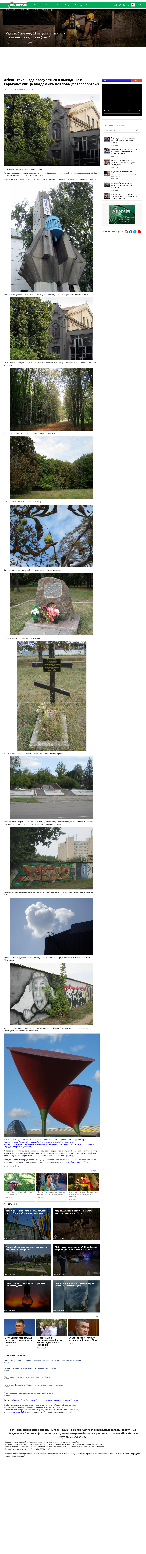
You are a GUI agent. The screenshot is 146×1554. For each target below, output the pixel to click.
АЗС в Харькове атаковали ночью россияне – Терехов (28, 1377)
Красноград (75, 1162)
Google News (68, 1409)
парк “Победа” (11, 1153)
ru (124, 5)
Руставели (26, 1147)
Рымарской (23, 1142)
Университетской (53, 1142)
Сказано (89, 5)
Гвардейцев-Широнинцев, (59, 1144)
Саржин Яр (68, 1155)
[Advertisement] (73, 62)
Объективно (38, 5)
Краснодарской (20, 1144)
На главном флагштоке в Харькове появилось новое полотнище (33, 1385)
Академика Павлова (34, 1400)
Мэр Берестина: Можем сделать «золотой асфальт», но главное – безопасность (123, 140)
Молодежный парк (89, 1153)
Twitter (134, 231)
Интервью (68, 5)
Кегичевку (65, 1162)
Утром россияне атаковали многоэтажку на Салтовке (28, 1393)
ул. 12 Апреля (14, 1147)
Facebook (31, 1409)
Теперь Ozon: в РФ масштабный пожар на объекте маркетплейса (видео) (37, 35)
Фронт (59, 5)
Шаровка (50, 1160)
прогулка (66, 1400)
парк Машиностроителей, (69, 1153)
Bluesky (76, 1409)
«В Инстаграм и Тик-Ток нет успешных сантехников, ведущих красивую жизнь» (123, 163)
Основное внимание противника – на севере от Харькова (30, 1368)
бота (73, 1412)
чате (61, 1407)
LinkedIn (59, 1409)
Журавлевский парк (26, 1153)
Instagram (40, 1409)
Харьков (8, 90)
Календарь (79, 5)
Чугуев (87, 1162)
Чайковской (42, 1144)
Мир (8, 43)
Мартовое (72, 1160)
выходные (48, 1400)
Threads (52, 1409)
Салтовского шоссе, (79, 1144)
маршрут (57, 1400)
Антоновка (59, 1160)
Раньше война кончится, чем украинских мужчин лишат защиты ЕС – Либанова (123, 185)
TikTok (23, 1412)
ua (120, 5)
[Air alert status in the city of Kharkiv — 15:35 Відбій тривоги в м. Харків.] (52, 10)
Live (115, 5)
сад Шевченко (54, 1155)
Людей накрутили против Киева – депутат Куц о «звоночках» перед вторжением (123, 174)
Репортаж (49, 5)
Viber (46, 1409)
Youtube (17, 1412)
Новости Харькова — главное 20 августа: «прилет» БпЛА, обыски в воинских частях (42, 1360)
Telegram (28, 1407)
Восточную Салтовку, (37, 1155)
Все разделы (100, 5)
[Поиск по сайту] (128, 5)
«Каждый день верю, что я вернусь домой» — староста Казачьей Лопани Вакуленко (124, 151)
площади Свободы (37, 1142)
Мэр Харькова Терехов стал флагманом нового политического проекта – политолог (124, 196)
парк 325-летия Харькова (46, 1153)
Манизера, (32, 1144)
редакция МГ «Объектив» (35, 1453)
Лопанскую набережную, (17, 1155)
